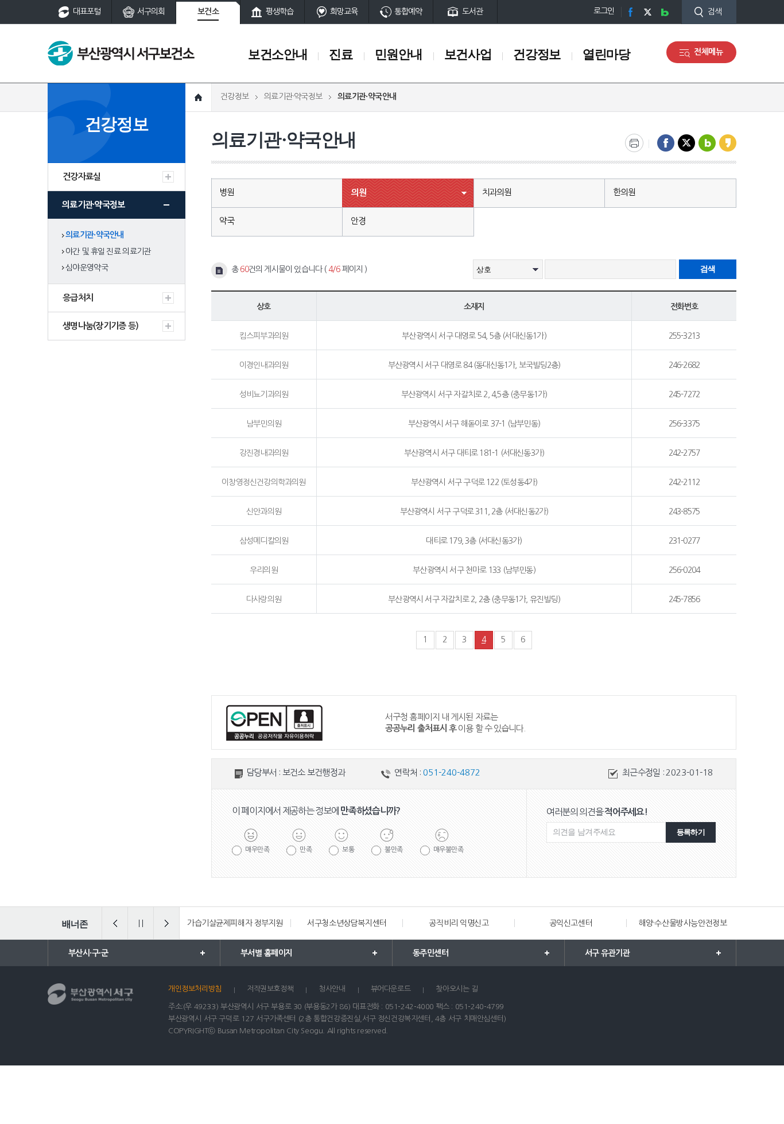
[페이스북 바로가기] (630, 12)
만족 (306, 849)
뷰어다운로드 (391, 989)
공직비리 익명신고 (458, 923)
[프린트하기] (634, 143)
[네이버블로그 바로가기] (664, 12)
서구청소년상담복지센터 (346, 923)
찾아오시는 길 (457, 989)
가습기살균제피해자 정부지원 (235, 923)
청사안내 (332, 989)
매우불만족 (448, 849)
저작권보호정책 (270, 989)
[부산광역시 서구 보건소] (121, 53)
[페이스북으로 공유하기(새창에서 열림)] (665, 143)
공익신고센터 (570, 923)
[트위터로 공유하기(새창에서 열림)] (686, 143)
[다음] (166, 923)
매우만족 (257, 849)
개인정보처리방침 (195, 989)
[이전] (114, 923)
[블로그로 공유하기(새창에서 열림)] (707, 143)
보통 (348, 849)
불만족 (394, 849)
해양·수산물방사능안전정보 (683, 923)
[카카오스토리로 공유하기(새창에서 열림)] (727, 143)
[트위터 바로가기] (647, 12)
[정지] (140, 923)
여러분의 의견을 (596, 811)
